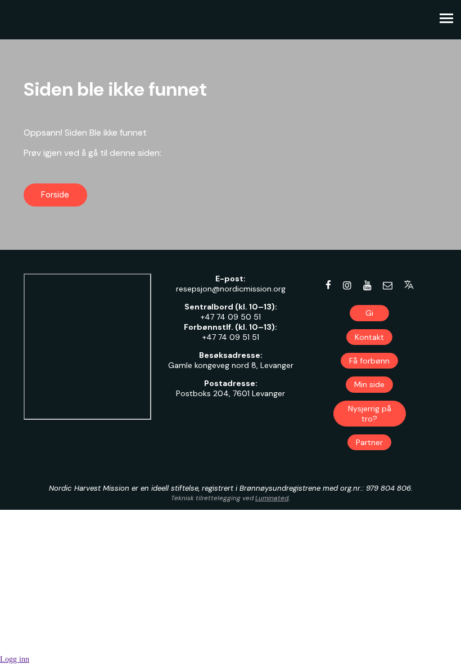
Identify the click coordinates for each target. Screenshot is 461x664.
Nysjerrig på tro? (369, 413)
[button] (409, 284)
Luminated (271, 498)
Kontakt (369, 337)
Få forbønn (369, 361)
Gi (369, 313)
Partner (369, 442)
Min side (369, 384)
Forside (55, 194)
